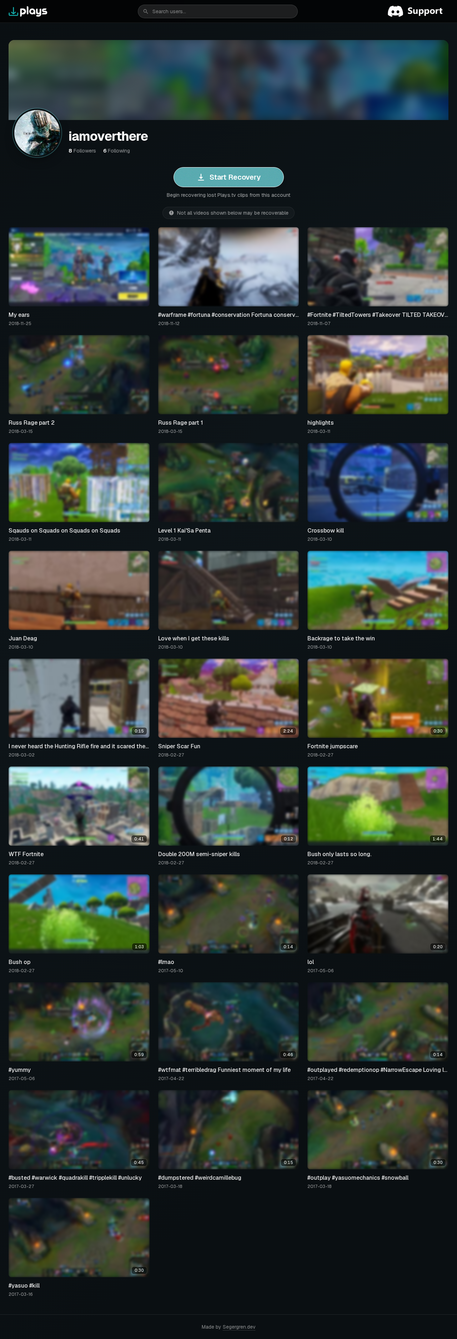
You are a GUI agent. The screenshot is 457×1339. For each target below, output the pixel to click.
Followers (82, 151)
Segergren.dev (239, 1327)
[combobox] (218, 11)
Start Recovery (235, 177)
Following (116, 151)
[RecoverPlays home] (28, 11)
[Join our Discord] (418, 11)
